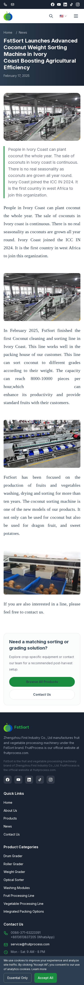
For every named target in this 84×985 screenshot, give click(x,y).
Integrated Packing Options (24, 911)
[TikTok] (71, 4)
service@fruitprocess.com (30, 944)
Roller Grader (13, 864)
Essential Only (17, 978)
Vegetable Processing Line (23, 903)
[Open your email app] (12, 4)
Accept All (45, 978)
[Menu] (75, 16)
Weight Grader (14, 872)
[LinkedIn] (65, 4)
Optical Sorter (14, 880)
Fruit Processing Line (19, 895)
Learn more (39, 969)
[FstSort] (8, 16)
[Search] (51, 16)
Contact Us (42, 694)
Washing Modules (17, 888)
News (23, 32)
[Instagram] (77, 4)
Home (8, 32)
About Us (10, 810)
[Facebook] (52, 4)
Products (10, 818)
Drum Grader (13, 856)
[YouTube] (58, 4)
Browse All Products (42, 682)
